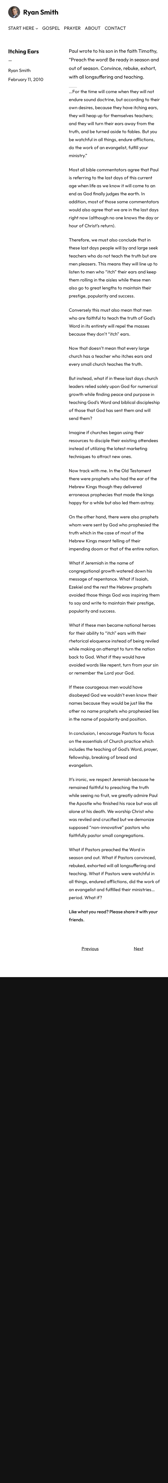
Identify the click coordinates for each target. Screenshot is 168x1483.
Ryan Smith (40, 12)
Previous (90, 948)
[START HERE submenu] (36, 28)
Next (138, 948)
